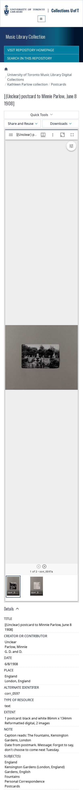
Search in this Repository (29, 58)
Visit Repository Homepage (30, 50)
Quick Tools (39, 115)
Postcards (58, 84)
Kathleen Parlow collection (27, 84)
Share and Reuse (20, 123)
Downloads (58, 123)
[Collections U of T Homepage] (6, 69)
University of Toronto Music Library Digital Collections (39, 77)
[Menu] (41, 19)
